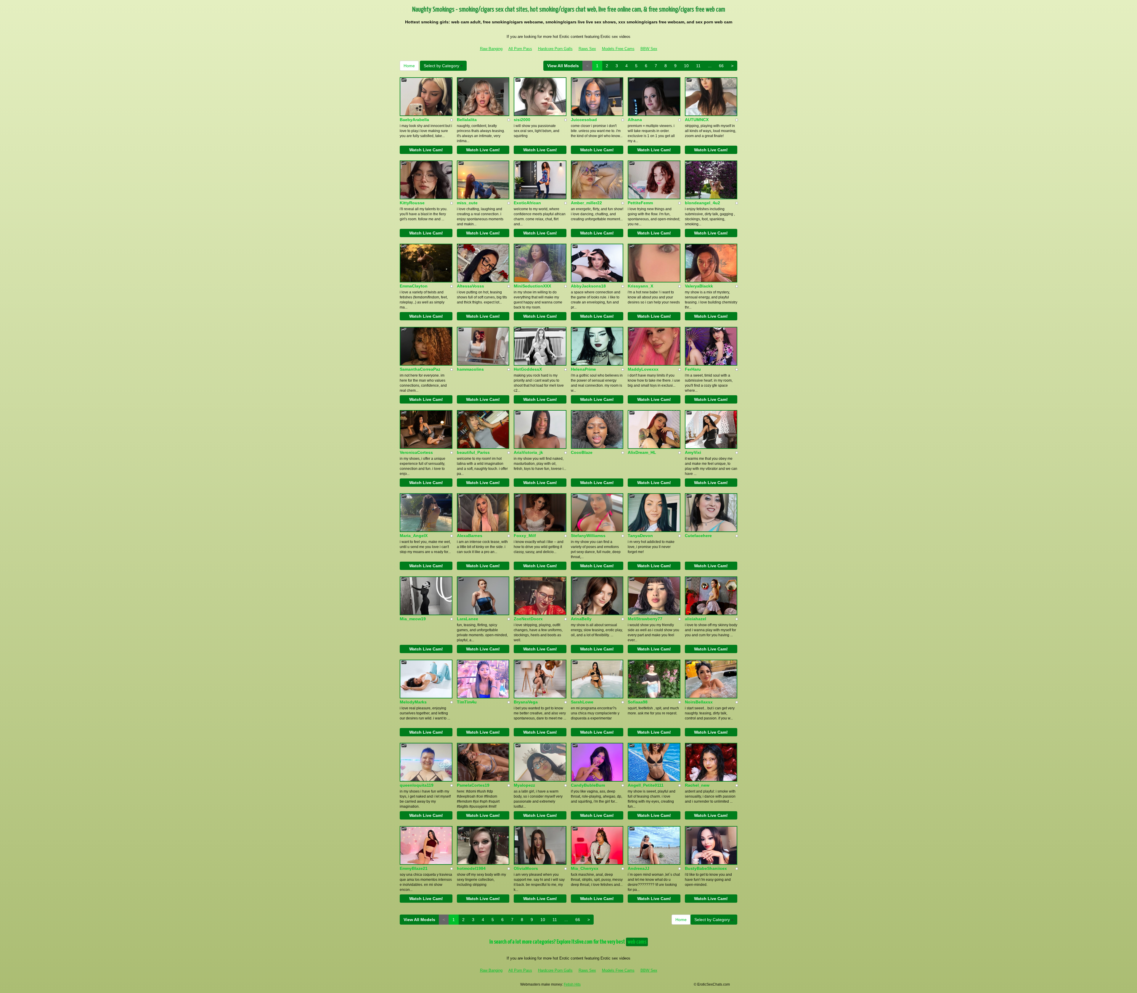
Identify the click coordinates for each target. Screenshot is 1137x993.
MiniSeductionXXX (532, 286)
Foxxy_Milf (525, 535)
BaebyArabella (414, 119)
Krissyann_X (640, 286)
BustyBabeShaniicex (706, 868)
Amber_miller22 (586, 202)
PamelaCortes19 (473, 785)
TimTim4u (467, 702)
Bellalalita (467, 119)
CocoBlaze (581, 452)
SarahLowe (582, 702)
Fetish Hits (572, 984)
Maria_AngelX (414, 535)
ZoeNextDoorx (528, 618)
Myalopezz (524, 785)
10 (686, 65)
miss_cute (467, 202)
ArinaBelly (581, 618)
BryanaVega (526, 702)
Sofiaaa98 (638, 702)
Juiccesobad (584, 119)
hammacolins (470, 369)
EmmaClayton (414, 286)
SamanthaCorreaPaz (420, 369)
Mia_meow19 (413, 618)
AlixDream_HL (642, 452)
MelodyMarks (413, 702)
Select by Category (442, 65)
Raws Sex (587, 48)
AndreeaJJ (638, 868)
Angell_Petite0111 (646, 785)
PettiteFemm (640, 202)
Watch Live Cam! (426, 149)
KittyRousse (412, 202)
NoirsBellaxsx (699, 702)
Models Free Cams (618, 48)
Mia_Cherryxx (584, 868)
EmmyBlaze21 (414, 868)
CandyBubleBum (588, 785)
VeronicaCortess (416, 452)
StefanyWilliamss (588, 535)
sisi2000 (522, 119)
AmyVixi (693, 452)
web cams (636, 942)
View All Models (563, 65)
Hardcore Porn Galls (555, 48)
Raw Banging (491, 48)
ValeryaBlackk (699, 286)
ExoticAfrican (527, 202)
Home (409, 65)
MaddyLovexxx (643, 369)
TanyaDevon (640, 535)
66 (721, 65)
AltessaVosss (470, 286)
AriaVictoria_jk (528, 452)
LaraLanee (467, 618)
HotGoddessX (528, 369)
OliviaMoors (526, 868)
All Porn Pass (520, 48)
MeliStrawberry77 (645, 618)
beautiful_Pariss (473, 452)
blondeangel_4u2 (702, 202)
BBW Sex (648, 48)
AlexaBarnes (469, 535)
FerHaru (693, 369)
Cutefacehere (698, 535)
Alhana (635, 119)
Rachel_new (697, 785)
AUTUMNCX (697, 119)
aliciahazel (695, 618)
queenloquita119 (416, 785)
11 (698, 65)
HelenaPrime (583, 369)
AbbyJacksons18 (588, 286)
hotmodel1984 (471, 868)
